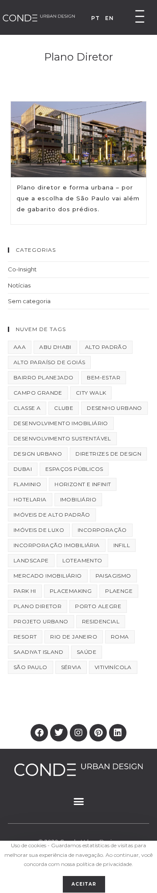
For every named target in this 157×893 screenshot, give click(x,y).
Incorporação (102, 530)
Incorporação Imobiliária (57, 545)
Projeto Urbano (41, 621)
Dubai (23, 469)
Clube (63, 408)
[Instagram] (78, 732)
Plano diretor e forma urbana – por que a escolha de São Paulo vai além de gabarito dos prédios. (78, 198)
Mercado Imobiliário (48, 575)
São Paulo (31, 667)
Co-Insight (22, 269)
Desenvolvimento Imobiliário (61, 423)
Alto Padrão (106, 347)
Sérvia (71, 667)
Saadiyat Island (38, 652)
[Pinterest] (98, 732)
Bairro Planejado (43, 377)
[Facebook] (39, 732)
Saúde (86, 652)
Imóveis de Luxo (39, 530)
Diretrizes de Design (108, 453)
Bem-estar (103, 377)
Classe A (27, 408)
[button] (78, 801)
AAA (20, 347)
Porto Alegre (98, 606)
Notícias (19, 285)
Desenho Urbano (114, 408)
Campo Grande (38, 392)
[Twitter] (59, 732)
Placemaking (71, 591)
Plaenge (119, 591)
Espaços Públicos (74, 469)
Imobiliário (78, 499)
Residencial (100, 621)
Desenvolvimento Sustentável (62, 438)
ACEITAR (84, 884)
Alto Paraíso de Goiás (49, 362)
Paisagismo (113, 575)
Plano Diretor (37, 606)
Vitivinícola (113, 667)
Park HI (25, 591)
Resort (25, 636)
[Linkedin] (117, 732)
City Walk (91, 392)
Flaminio (27, 484)
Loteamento (82, 560)
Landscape (31, 560)
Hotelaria (30, 499)
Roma (120, 636)
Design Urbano (38, 453)
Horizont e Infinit (83, 484)
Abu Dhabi (55, 347)
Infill (121, 545)
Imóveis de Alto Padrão (52, 514)
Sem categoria (29, 301)
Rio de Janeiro (73, 636)
